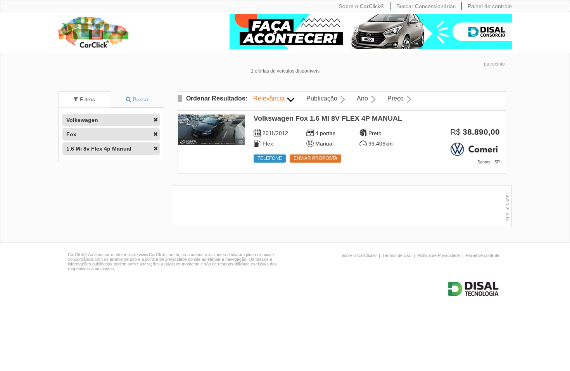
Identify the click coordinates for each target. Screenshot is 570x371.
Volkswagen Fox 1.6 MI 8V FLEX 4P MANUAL (328, 118)
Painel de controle (482, 255)
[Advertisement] (343, 207)
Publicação (321, 98)
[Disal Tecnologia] (474, 289)
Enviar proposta (315, 158)
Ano (362, 98)
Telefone (269, 158)
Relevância (269, 98)
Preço (395, 98)
